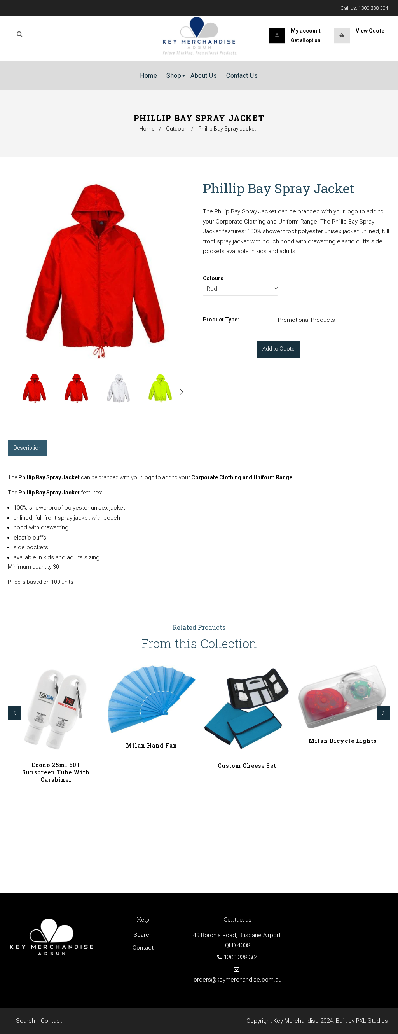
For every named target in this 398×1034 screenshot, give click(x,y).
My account (306, 31)
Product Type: (221, 319)
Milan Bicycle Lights (343, 740)
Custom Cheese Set (247, 765)
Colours (213, 278)
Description (28, 448)
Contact (143, 947)
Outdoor (176, 129)
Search (142, 934)
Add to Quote (278, 349)
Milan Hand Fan (151, 745)
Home (146, 129)
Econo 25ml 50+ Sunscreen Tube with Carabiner (56, 772)
